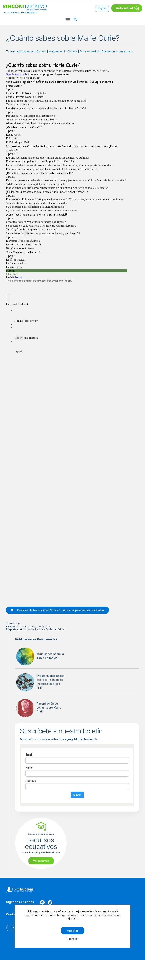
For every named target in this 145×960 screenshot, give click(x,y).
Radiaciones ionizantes (117, 51)
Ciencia (41, 51)
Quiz (17, 623)
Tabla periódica (55, 629)
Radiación (37, 629)
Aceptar (72, 930)
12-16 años (23, 626)
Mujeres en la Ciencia (63, 51)
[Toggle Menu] (68, 19)
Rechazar (72, 938)
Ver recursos (41, 860)
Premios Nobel (89, 51)
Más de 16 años (41, 626)
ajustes (72, 918)
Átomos (24, 629)
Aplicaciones (25, 51)
